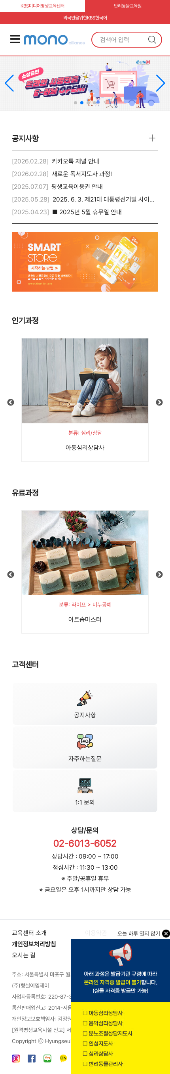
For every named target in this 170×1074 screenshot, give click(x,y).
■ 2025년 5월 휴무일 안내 (87, 212)
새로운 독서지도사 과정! (82, 174)
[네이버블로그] (47, 1060)
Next (159, 403)
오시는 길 (24, 955)
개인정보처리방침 (34, 944)
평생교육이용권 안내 (77, 186)
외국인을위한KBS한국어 (85, 18)
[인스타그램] (16, 1060)
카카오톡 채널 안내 (75, 161)
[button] (160, 83)
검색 (152, 40)
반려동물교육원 (128, 6)
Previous (11, 403)
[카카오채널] (63, 1060)
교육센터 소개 (29, 933)
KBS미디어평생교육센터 (42, 6)
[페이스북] (32, 1060)
